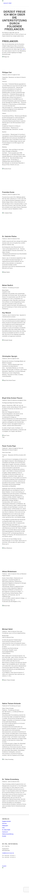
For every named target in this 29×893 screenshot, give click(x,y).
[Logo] (12, 3)
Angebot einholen (6, 821)
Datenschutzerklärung (7, 834)
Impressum (5, 832)
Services (4, 823)
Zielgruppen (5, 825)
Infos (3, 827)
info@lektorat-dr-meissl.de (8, 853)
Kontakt (4, 836)
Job (23, 49)
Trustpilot (4, 866)
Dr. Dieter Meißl (6, 829)
